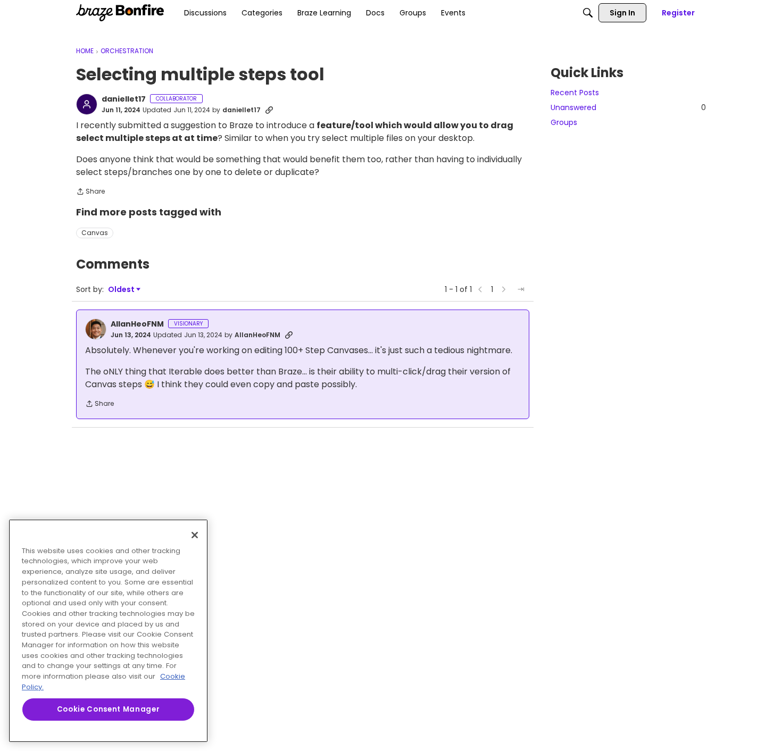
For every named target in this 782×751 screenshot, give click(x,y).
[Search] (587, 12)
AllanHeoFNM (137, 324)
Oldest (122, 289)
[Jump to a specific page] (520, 289)
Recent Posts (575, 92)
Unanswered (628, 107)
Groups (564, 122)
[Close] (194, 535)
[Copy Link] (269, 110)
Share (90, 192)
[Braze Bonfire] (120, 12)
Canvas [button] (94, 232)
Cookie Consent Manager (108, 709)
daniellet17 (124, 99)
